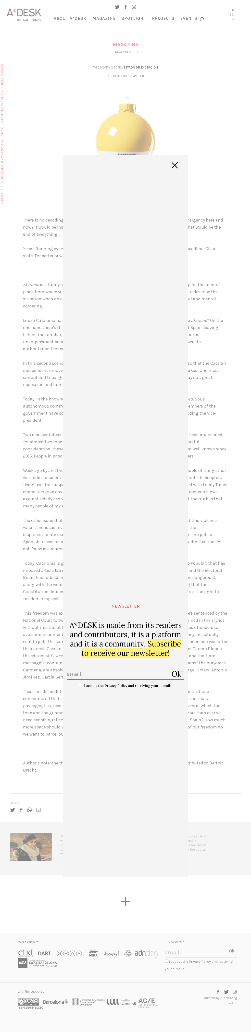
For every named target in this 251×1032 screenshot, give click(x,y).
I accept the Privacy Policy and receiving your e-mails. (128, 685)
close (175, 165)
